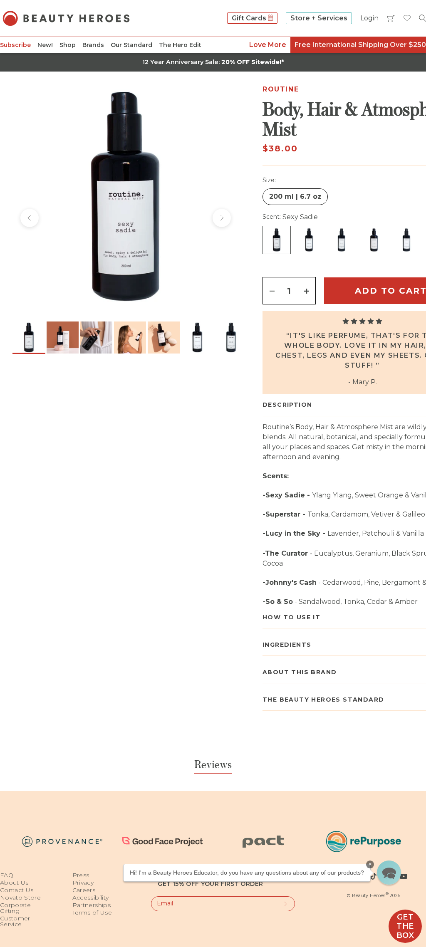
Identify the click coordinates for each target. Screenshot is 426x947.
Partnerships (91, 905)
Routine (281, 89)
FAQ (6, 875)
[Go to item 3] (96, 337)
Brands (93, 45)
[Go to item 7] (231, 337)
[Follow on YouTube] (403, 876)
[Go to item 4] (130, 337)
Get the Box (405, 926)
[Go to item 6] (197, 337)
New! (45, 45)
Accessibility (90, 897)
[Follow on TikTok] (373, 876)
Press (80, 875)
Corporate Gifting (15, 908)
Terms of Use (92, 912)
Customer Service (15, 921)
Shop (67, 45)
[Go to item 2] (62, 337)
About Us (14, 882)
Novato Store (20, 897)
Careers (83, 890)
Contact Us (17, 890)
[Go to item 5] (164, 337)
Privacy (83, 882)
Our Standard (131, 45)
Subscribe (15, 45)
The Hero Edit (180, 45)
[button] (389, 872)
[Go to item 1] (29, 337)
